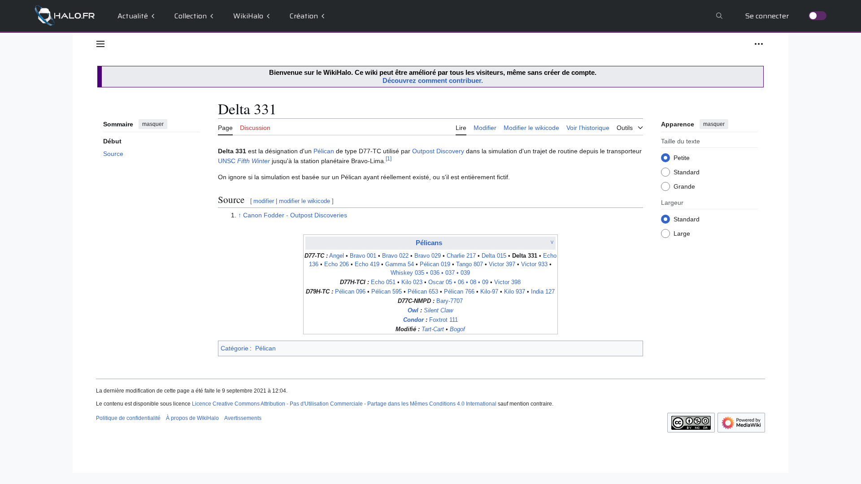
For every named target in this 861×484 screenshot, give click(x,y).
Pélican (323, 151)
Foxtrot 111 (443, 320)
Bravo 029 (427, 256)
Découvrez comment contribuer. (433, 80)
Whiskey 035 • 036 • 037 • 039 (430, 273)
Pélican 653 (423, 292)
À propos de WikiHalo (192, 418)
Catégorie (234, 348)
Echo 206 (336, 264)
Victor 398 (507, 282)
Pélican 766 (459, 292)
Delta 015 (494, 256)
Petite (682, 157)
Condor (413, 320)
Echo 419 (367, 264)
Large (682, 233)
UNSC (244, 160)
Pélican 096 (350, 292)
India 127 (543, 292)
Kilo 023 (411, 282)
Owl (413, 310)
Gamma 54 (399, 264)
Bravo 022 (395, 256)
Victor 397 (502, 264)
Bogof (457, 329)
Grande (684, 186)
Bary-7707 (449, 301)
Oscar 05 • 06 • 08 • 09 (458, 282)
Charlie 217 (461, 256)
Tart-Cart (433, 329)
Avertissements (242, 418)
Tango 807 (469, 264)
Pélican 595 (386, 292)
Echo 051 (383, 282)
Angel (336, 256)
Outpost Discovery (438, 151)
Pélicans (429, 242)
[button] (100, 44)
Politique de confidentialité (128, 418)
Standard (687, 172)
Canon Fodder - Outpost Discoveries (295, 215)
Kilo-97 (489, 292)
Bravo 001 (363, 256)
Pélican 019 (435, 264)
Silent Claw (438, 310)
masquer (153, 124)
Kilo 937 (514, 292)
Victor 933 (534, 264)
